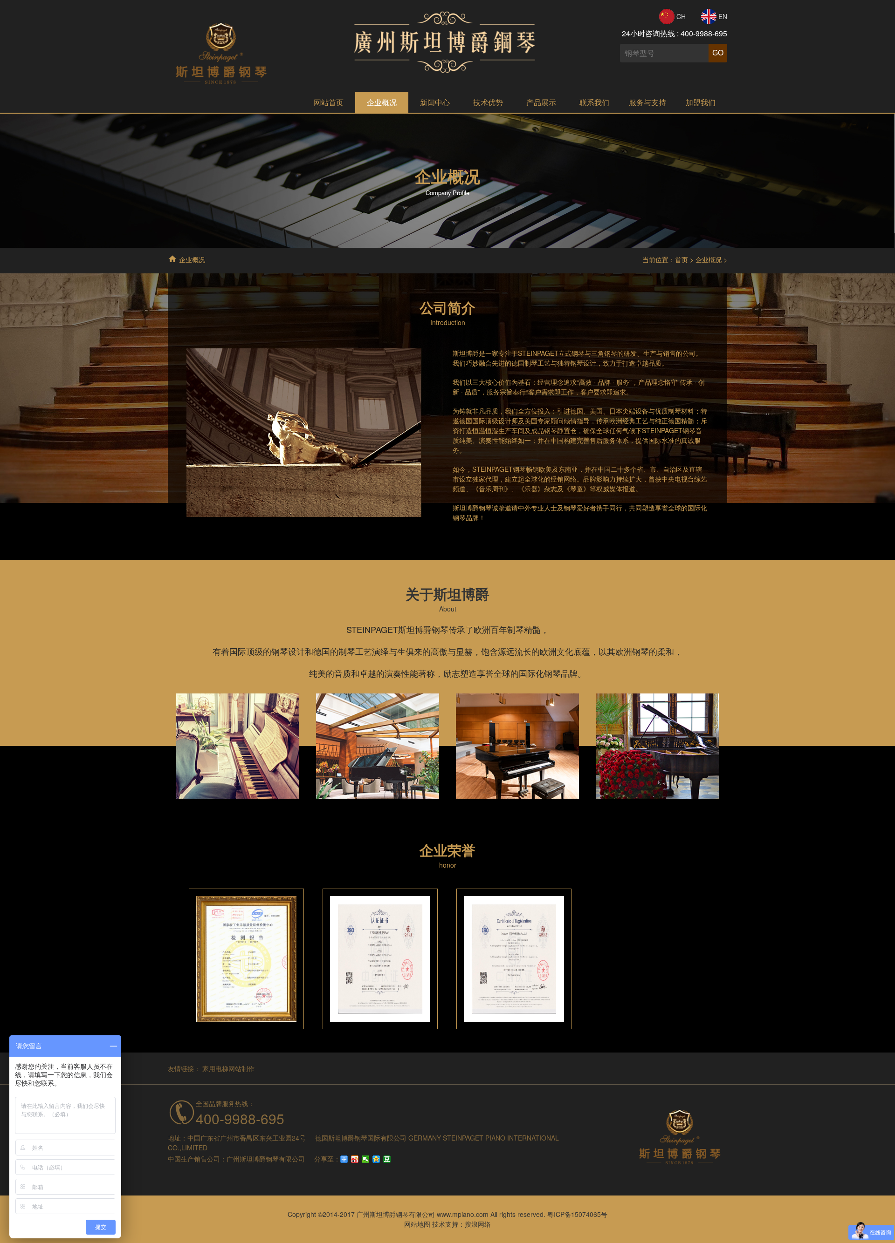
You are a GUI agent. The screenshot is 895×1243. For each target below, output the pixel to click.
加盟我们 (701, 102)
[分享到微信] (366, 1159)
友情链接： (184, 1068)
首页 (681, 259)
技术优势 (488, 102)
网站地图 (417, 1224)
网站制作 (241, 1068)
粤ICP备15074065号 (577, 1214)
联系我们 (594, 102)
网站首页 (329, 102)
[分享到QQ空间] (376, 1159)
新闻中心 (435, 102)
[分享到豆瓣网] (387, 1159)
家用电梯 (215, 1068)
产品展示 (541, 102)
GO (717, 53)
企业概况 (382, 102)
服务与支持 (647, 102)
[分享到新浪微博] (355, 1159)
